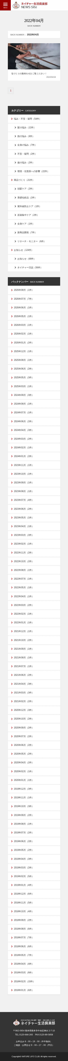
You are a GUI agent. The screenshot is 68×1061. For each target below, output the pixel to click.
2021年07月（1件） (24, 666)
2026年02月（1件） (24, 333)
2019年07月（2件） (24, 832)
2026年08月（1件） (24, 290)
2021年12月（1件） (24, 631)
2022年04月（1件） (24, 596)
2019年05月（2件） (24, 850)
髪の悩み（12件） (26, 127)
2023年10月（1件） (24, 474)
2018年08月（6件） (24, 928)
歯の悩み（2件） (26, 162)
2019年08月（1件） (24, 824)
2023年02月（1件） (24, 543)
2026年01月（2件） (24, 342)
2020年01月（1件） (24, 780)
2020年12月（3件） (24, 710)
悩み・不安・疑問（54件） (27, 118)
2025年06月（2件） (24, 368)
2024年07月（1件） (24, 412)
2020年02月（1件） (24, 771)
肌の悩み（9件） (26, 136)
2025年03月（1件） (24, 386)
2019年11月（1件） (24, 797)
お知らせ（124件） (23, 250)
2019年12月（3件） (24, 789)
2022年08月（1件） (24, 570)
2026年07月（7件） (24, 299)
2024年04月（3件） (24, 430)
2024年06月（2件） (24, 421)
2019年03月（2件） (24, 867)
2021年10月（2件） (24, 640)
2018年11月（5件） (24, 902)
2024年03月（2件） (24, 439)
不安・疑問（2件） (27, 154)
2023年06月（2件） (24, 509)
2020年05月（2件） (24, 753)
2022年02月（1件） (24, 614)
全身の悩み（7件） (27, 145)
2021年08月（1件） (24, 657)
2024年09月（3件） (24, 395)
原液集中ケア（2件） (28, 215)
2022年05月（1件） (24, 587)
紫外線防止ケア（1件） (29, 206)
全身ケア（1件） (26, 223)
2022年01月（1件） (24, 622)
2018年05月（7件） (24, 955)
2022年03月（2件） (24, 605)
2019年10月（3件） (24, 806)
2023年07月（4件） (24, 500)
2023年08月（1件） (24, 491)
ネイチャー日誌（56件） (30, 267)
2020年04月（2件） (24, 762)
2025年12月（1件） (24, 351)
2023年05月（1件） (24, 517)
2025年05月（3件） (24, 377)
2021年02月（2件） (24, 701)
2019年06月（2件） (24, 841)
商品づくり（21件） (24, 180)
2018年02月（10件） (24, 981)
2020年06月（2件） (24, 745)
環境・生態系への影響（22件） (33, 171)
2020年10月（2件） (24, 718)
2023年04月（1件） (24, 526)
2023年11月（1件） (24, 465)
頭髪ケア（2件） (26, 188)
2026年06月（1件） (24, 307)
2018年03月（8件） (24, 972)
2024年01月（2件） (24, 456)
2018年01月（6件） (24, 990)
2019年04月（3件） (24, 859)
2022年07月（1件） (24, 578)
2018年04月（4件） (24, 964)
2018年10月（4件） (24, 911)
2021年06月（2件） (24, 675)
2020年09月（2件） (24, 727)
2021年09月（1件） (24, 649)
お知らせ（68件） (26, 258)
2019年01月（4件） (24, 885)
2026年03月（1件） (24, 325)
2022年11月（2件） (24, 552)
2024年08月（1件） (24, 403)
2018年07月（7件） (24, 937)
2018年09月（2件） (24, 920)
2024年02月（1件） (24, 447)
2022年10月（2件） (24, 561)
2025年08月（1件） (24, 360)
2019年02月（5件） (24, 876)
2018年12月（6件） (24, 893)
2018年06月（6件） (24, 946)
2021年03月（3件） (24, 692)
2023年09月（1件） (24, 482)
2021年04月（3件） (24, 684)
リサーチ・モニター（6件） (31, 241)
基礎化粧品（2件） (27, 197)
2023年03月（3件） (24, 535)
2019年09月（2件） (24, 815)
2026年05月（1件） (24, 316)
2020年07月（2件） (24, 736)
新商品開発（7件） (27, 232)
